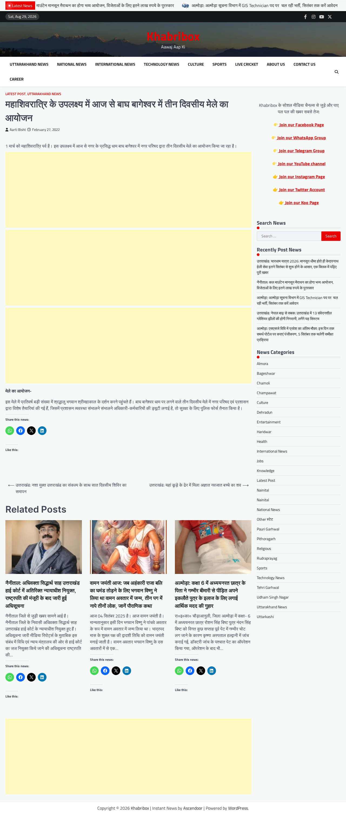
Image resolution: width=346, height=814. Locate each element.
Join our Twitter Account (301, 189)
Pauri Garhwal (268, 529)
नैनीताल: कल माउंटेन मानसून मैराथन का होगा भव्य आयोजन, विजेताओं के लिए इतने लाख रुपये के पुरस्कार (295, 285)
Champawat (266, 393)
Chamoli (263, 383)
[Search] (336, 72)
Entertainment (269, 422)
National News (71, 64)
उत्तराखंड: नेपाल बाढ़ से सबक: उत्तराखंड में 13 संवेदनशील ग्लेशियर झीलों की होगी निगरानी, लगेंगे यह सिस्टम (294, 315)
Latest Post (15, 94)
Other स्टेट (265, 519)
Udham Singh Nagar (273, 597)
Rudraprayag (267, 558)
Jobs (260, 461)
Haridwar (264, 431)
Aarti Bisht (18, 129)
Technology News (161, 64)
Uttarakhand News (29, 64)
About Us (276, 64)
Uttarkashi (265, 616)
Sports (219, 64)
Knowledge (265, 470)
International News (115, 64)
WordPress (238, 808)
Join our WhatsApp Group (301, 137)
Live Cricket (246, 64)
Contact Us (304, 64)
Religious (264, 548)
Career (17, 79)
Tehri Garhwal (268, 587)
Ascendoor (192, 808)
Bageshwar (266, 373)
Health (262, 441)
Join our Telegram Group (301, 150)
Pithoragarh (266, 538)
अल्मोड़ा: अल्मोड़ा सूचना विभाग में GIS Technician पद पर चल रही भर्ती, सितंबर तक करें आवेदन (237, 5)
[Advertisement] (128, 190)
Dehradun (264, 412)
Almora (262, 363)
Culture (196, 64)
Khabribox (173, 36)
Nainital (263, 490)
